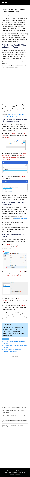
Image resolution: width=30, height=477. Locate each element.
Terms (18, 472)
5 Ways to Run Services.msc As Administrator (14, 407)
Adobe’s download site (20, 219)
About (6, 472)
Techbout (6, 2)
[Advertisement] (15, 87)
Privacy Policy (12, 472)
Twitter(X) (12, 474)
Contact (23, 472)
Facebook (18, 474)
